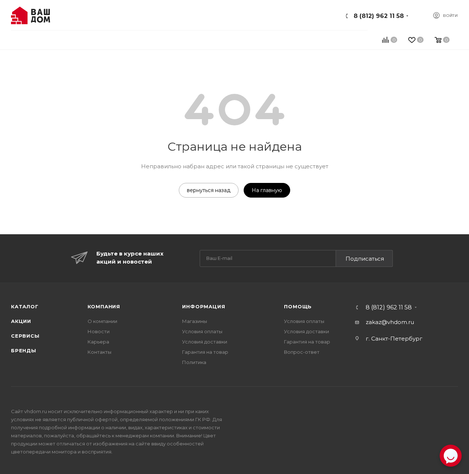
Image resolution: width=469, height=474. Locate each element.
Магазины (194, 321)
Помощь (298, 306)
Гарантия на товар (205, 352)
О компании (102, 321)
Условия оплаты (202, 331)
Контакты (99, 352)
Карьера (98, 342)
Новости (99, 331)
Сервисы (25, 336)
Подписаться (365, 258)
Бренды (23, 350)
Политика (194, 362)
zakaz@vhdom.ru (390, 322)
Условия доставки (204, 342)
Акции (21, 321)
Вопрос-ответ (302, 352)
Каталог (24, 306)
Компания (104, 306)
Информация (203, 306)
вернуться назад (208, 190)
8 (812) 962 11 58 (379, 15)
